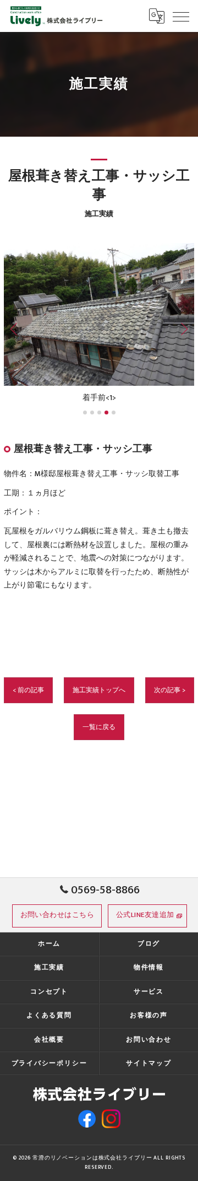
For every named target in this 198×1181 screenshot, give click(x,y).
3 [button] (99, 412)
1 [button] (85, 412)
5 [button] (114, 412)
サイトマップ (149, 1063)
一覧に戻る (99, 727)
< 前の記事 (28, 690)
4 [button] (106, 412)
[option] (99, 324)
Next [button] (182, 328)
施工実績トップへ (99, 690)
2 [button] (92, 412)
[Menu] (181, 16)
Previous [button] (16, 328)
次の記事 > (169, 690)
